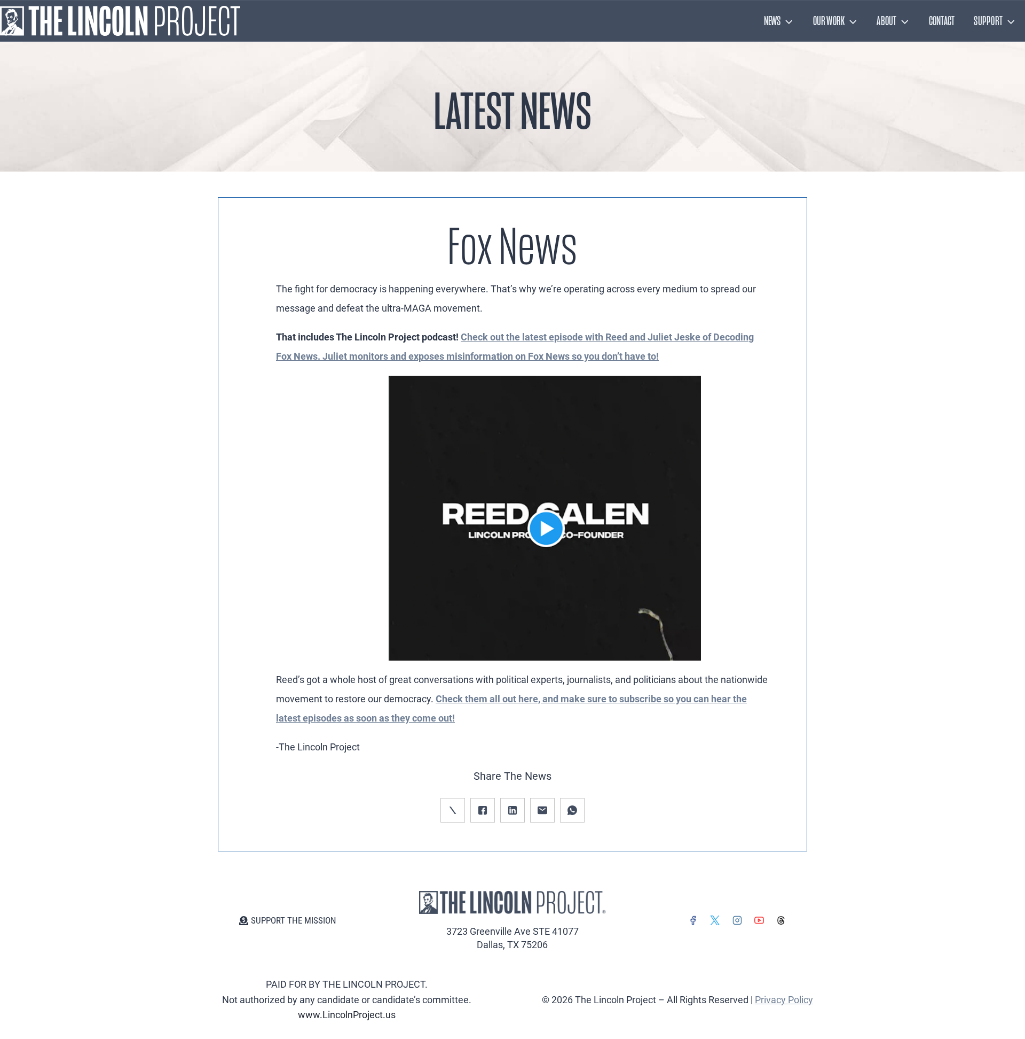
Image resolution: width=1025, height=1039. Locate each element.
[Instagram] (737, 920)
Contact (942, 20)
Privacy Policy (784, 999)
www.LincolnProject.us (347, 1014)
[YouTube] (759, 920)
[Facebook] (693, 920)
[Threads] (781, 920)
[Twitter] (714, 920)
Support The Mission (293, 920)
